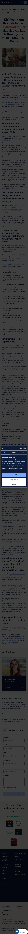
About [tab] (23, 452)
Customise (13, 479)
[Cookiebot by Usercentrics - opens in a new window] (20, 448)
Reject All (14, 484)
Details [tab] (14, 452)
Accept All (14, 474)
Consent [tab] (5, 452)
